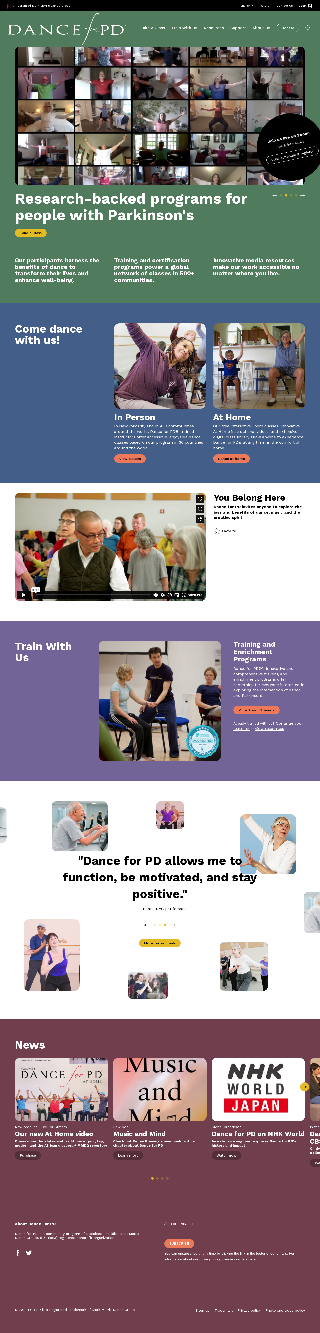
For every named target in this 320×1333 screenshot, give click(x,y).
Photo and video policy (285, 1310)
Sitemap (203, 1310)
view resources (269, 728)
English (245, 5)
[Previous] (275, 195)
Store (265, 5)
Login (303, 5)
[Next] (302, 195)
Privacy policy (249, 1310)
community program (63, 1234)
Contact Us (284, 5)
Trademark (224, 1310)
